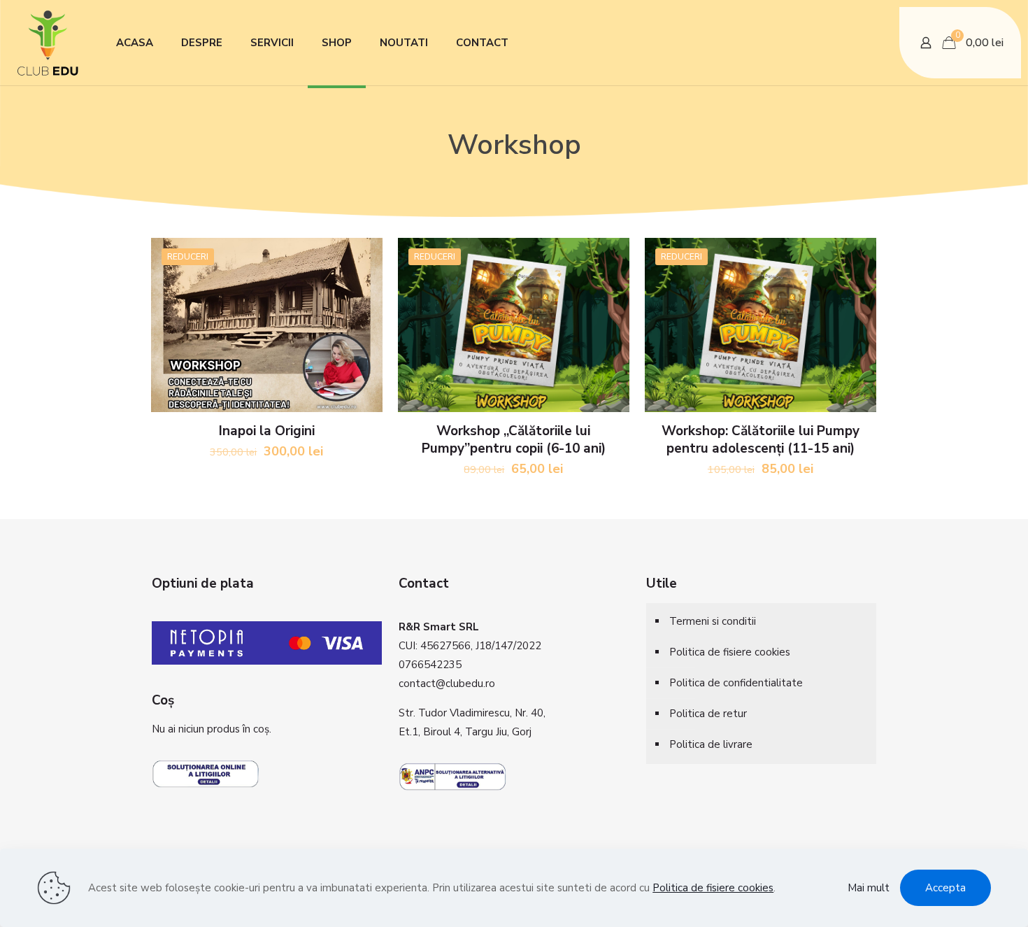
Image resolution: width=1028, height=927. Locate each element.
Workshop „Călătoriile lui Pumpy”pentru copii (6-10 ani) (514, 440)
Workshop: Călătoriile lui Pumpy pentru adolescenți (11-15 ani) (760, 440)
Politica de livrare (710, 744)
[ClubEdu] (47, 35)
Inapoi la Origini (267, 431)
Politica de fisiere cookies (729, 652)
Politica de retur (708, 714)
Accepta (945, 888)
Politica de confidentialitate (736, 683)
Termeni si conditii (712, 621)
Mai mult (869, 888)
